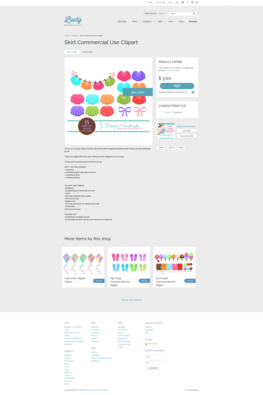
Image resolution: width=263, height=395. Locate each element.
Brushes (67, 355)
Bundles (121, 327)
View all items (131, 300)
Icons (66, 330)
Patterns (67, 372)
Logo (66, 369)
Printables (95, 330)
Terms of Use (98, 390)
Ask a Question (187, 136)
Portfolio (75, 36)
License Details (172, 70)
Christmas (122, 330)
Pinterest (192, 2)
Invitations (95, 333)
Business (95, 327)
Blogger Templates (73, 327)
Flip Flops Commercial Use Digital (120, 282)
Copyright (149, 330)
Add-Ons (68, 381)
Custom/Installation (72, 338)
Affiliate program (85, 390)
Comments (87, 52)
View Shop (186, 131)
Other (66, 336)
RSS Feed (152, 344)
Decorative (69, 361)
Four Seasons (124, 336)
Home (66, 36)
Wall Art (94, 336)
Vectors (67, 375)
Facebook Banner (72, 333)
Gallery (137, 92)
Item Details (72, 52)
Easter (121, 333)
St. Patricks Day (124, 341)
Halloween (123, 338)
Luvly (186, 390)
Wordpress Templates (74, 341)
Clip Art (67, 358)
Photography (69, 378)
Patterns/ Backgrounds (101, 358)
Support (148, 327)
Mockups (68, 344)
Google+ (197, 2)
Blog (106, 390)
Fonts (66, 364)
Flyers (93, 338)
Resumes (95, 341)
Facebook (187, 2)
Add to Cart (177, 86)
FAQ (146, 333)
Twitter (182, 2)
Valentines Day (124, 344)
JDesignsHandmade (186, 127)
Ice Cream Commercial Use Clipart (165, 282)
